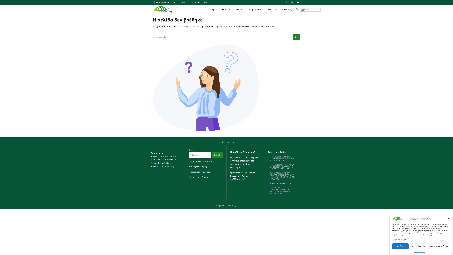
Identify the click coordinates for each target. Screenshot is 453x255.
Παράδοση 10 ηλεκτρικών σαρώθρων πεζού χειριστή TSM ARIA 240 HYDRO (282, 167)
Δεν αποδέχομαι (418, 246)
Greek (307, 9)
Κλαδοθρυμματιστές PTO (282, 183)
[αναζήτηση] (297, 9)
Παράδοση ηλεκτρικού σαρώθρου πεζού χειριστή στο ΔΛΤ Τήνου (282, 158)
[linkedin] (292, 2)
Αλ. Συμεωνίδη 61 (163, 2)
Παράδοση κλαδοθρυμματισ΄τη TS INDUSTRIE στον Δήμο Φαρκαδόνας (281, 190)
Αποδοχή (400, 246)
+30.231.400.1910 (168, 156)
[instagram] (297, 2)
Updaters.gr (231, 205)
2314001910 (181, 2)
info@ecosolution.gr (199, 2)
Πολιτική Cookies (419, 252)
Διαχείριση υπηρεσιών (400, 240)
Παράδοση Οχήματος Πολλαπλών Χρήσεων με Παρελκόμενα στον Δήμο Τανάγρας (282, 176)
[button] (448, 219)
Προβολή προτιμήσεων (438, 246)
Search (192, 150)
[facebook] (286, 2)
